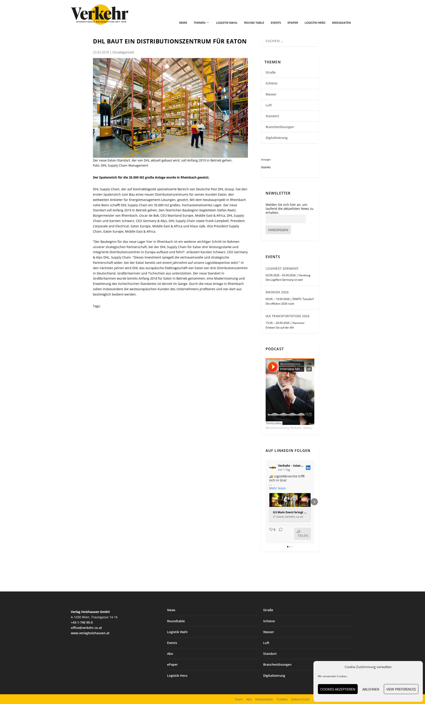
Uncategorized (123, 52)
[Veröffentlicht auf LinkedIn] (308, 467)
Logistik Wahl (227, 23)
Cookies (282, 699)
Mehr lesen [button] (277, 488)
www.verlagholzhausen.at (90, 633)
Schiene (271, 83)
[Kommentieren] (279, 534)
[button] (265, 501)
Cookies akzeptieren (337, 689)
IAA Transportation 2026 (288, 316)
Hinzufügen (278, 230)
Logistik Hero (315, 23)
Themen (199, 23)
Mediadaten (341, 23)
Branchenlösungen (280, 127)
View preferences (401, 689)
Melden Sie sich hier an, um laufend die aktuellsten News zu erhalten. (289, 209)
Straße (271, 72)
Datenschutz (300, 699)
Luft (269, 105)
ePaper (293, 23)
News (183, 23)
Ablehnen (370, 689)
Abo (170, 653)
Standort (272, 116)
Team (239, 699)
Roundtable (176, 621)
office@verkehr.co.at (86, 628)
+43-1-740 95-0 (82, 622)
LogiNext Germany (282, 268)
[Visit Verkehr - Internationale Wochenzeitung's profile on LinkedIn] (273, 467)
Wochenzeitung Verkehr (283, 428)
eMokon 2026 (277, 292)
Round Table (254, 23)
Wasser (271, 94)
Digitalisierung (277, 138)
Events (276, 23)
